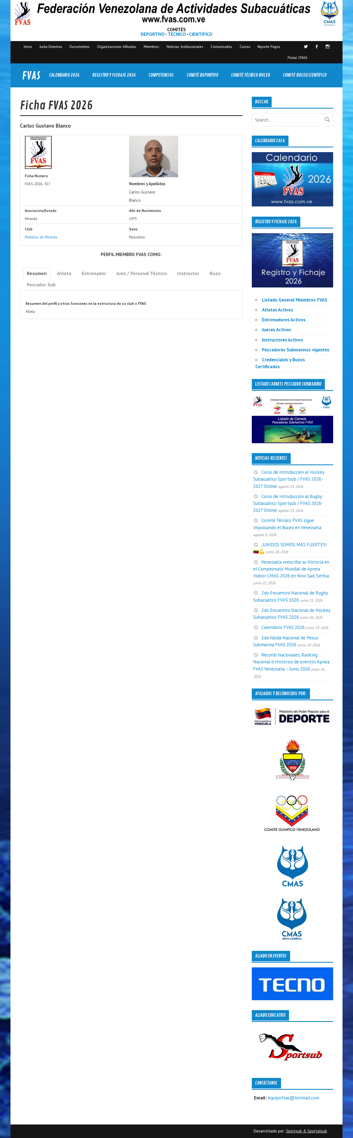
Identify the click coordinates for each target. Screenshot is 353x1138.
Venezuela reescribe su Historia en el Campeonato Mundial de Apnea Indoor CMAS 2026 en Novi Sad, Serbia (291, 569)
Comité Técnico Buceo (250, 75)
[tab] (36, 273)
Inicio (27, 46)
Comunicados (221, 46)
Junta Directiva (50, 46)
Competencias (161, 75)
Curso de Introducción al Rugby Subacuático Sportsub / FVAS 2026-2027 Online (288, 503)
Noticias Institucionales (185, 46)
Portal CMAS (297, 57)
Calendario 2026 (64, 75)
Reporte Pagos (269, 46)
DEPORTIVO (153, 34)
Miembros (151, 46)
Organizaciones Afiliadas (116, 46)
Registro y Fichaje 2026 (114, 75)
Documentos (79, 46)
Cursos (245, 46)
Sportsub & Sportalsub (306, 1131)
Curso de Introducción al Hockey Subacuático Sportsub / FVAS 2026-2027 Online (288, 479)
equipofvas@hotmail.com (293, 1098)
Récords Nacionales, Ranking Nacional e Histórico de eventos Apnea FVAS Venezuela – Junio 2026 (291, 662)
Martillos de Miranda (41, 237)
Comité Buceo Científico (305, 75)
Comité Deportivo (202, 75)
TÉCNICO (177, 34)
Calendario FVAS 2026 (283, 627)
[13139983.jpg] (153, 175)
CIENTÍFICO (200, 34)
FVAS (31, 76)
